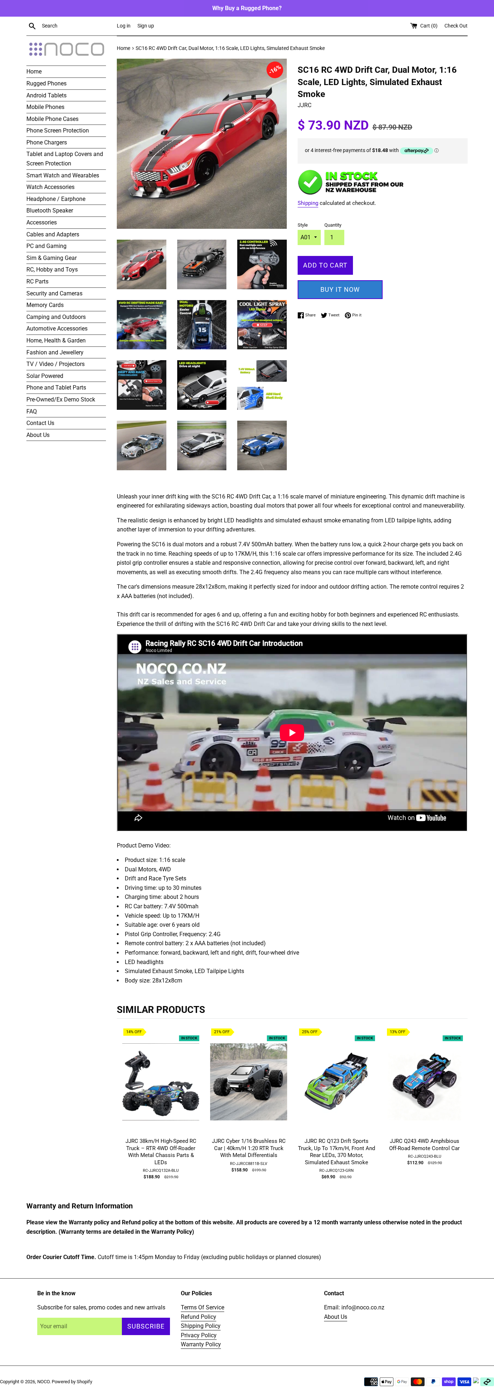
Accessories (41, 222)
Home (34, 71)
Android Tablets (46, 95)
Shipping (308, 203)
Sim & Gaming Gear (51, 257)
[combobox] (77, 26)
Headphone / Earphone (55, 198)
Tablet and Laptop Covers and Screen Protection (64, 159)
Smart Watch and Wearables (62, 175)
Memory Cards (45, 305)
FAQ (31, 411)
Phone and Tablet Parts (56, 387)
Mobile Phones (45, 107)
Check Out (456, 26)
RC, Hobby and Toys (52, 269)
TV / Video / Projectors (55, 364)
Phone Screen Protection (57, 130)
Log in (124, 26)
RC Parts (37, 281)
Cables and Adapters (52, 234)
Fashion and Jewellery (55, 352)
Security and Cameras (54, 293)
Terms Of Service (202, 1307)
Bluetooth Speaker (49, 210)
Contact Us (40, 423)
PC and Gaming (46, 246)
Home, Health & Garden (56, 340)
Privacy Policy (199, 1335)
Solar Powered (44, 376)
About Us (38, 435)
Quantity (332, 225)
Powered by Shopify (72, 1381)
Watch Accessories (50, 187)
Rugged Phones (46, 83)
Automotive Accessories (57, 328)
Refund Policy (198, 1316)
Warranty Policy (201, 1344)
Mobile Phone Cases (52, 118)
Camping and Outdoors (56, 317)
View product (161, 1089)
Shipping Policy (201, 1325)
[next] (460, 1111)
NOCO (43, 1381)
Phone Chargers (46, 142)
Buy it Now (340, 289)
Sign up (145, 26)
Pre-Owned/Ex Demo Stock (60, 399)
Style (303, 225)
